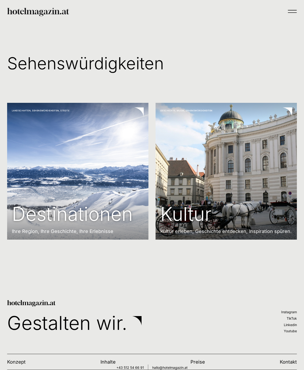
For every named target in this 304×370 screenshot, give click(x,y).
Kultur (186, 213)
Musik (180, 110)
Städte (64, 110)
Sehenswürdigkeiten (45, 110)
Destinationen (72, 213)
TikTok (292, 318)
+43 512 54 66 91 (130, 367)
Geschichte (168, 110)
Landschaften (21, 110)
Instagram (289, 312)
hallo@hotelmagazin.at (170, 367)
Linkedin (290, 325)
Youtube (290, 331)
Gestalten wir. (67, 322)
